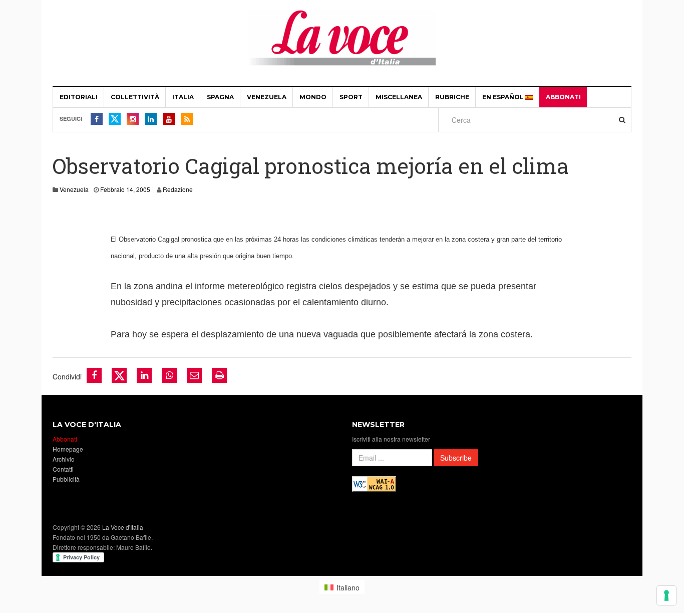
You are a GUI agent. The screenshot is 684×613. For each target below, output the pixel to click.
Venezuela (266, 97)
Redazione (178, 189)
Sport (351, 97)
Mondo (312, 97)
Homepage (68, 449)
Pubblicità (66, 479)
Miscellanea (399, 97)
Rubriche (452, 97)
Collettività (135, 97)
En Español (503, 97)
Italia (183, 97)
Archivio (64, 459)
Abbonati (563, 97)
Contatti (63, 469)
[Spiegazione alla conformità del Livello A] (374, 483)
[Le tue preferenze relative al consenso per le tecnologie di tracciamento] (666, 595)
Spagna (220, 97)
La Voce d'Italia (122, 527)
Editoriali (79, 97)
